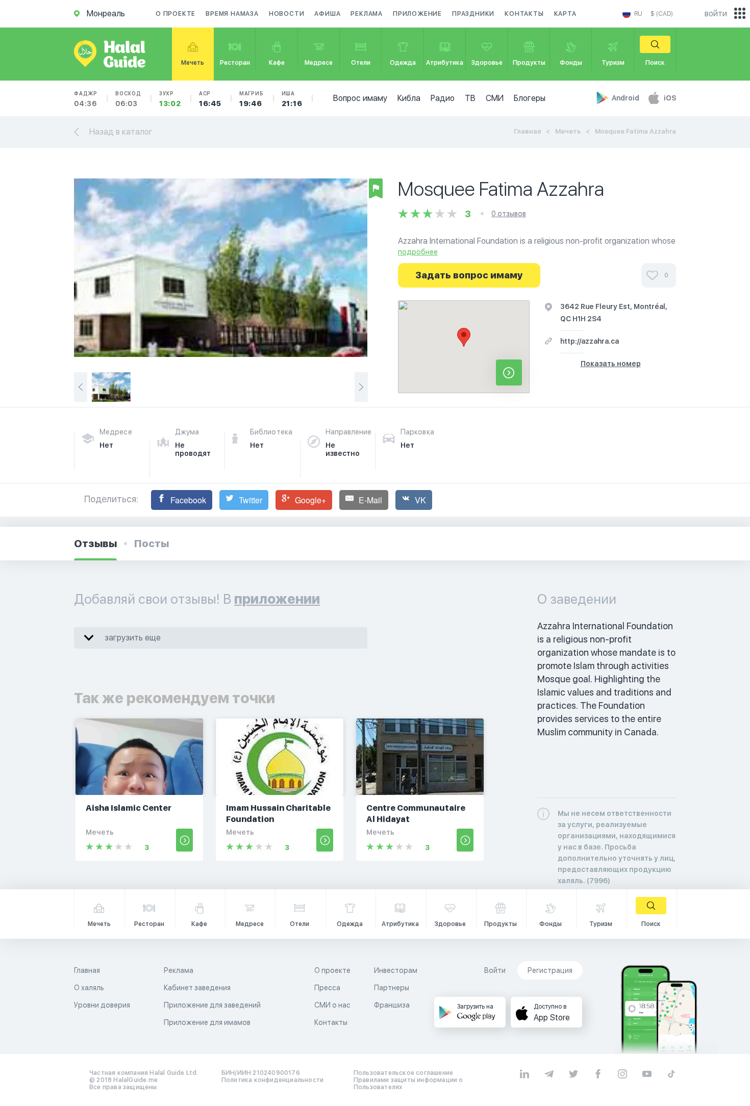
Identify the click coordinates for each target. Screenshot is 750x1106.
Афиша (327, 13)
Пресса (327, 988)
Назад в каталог (121, 132)
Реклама (367, 13)
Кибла (408, 98)
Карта (565, 13)
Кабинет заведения (197, 988)
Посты (151, 543)
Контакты (524, 13)
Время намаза (232, 13)
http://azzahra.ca (589, 341)
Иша (292, 99)
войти (716, 13)
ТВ (470, 98)
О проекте (175, 13)
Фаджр (85, 99)
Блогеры (529, 98)
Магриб (251, 99)
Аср (210, 99)
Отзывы (95, 543)
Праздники (473, 13)
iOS (670, 98)
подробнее (418, 252)
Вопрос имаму (360, 98)
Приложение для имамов (207, 1022)
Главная (527, 131)
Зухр (170, 99)
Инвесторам (395, 970)
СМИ (495, 98)
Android (626, 98)
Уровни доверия (102, 1005)
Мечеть (568, 131)
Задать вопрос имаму (469, 275)
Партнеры (391, 988)
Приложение (417, 13)
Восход (128, 99)
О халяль (89, 988)
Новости (287, 13)
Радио (443, 98)
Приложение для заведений (212, 1005)
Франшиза (392, 1005)
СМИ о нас (332, 1005)
